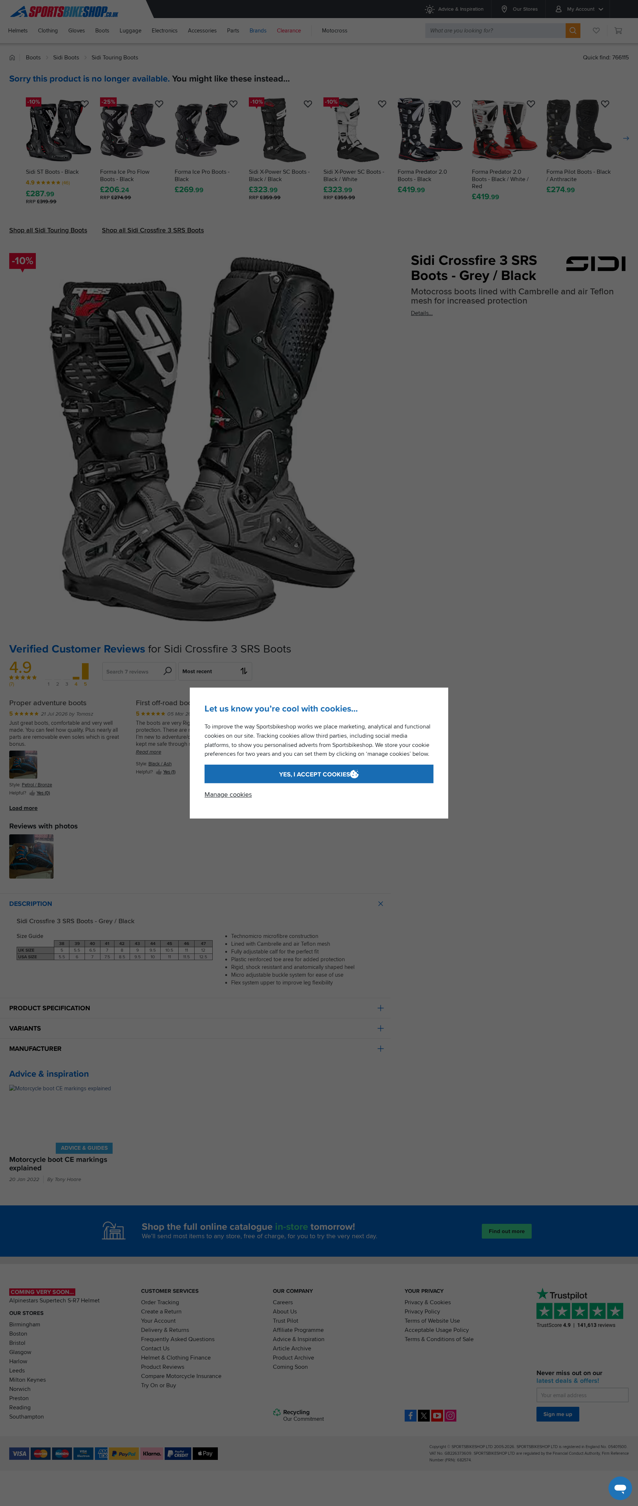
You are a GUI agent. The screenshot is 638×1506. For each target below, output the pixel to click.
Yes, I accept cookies (314, 774)
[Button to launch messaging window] (620, 1488)
